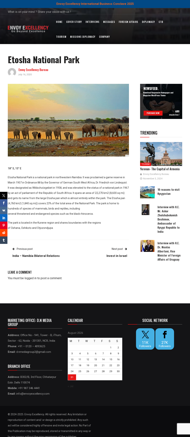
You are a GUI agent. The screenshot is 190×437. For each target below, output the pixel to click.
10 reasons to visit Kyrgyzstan (169, 191)
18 (79, 365)
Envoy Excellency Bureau (33, 69)
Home (59, 22)
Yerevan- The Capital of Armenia (160, 169)
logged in (30, 278)
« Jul (70, 386)
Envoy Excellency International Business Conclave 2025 (95, 4)
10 (72, 359)
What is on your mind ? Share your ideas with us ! (39, 12)
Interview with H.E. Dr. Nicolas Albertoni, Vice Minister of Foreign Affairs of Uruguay (169, 251)
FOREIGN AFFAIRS (128, 22)
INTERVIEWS (92, 22)
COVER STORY (74, 22)
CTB (161, 22)
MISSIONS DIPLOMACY (82, 36)
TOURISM (61, 36)
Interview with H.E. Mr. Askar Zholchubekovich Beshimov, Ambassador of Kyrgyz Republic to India (169, 219)
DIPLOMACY (148, 22)
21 (103, 365)
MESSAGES (109, 22)
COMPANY (104, 36)
